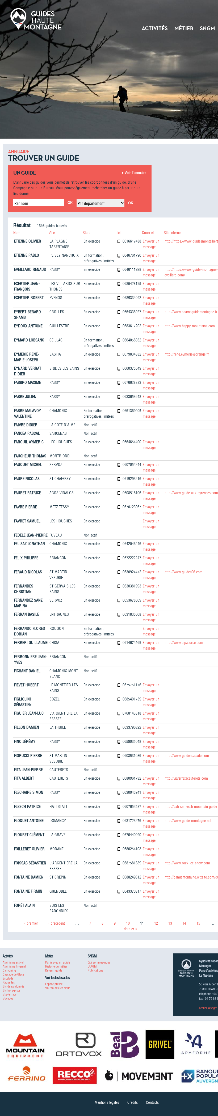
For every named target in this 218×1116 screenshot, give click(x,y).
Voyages (8, 998)
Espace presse (53, 984)
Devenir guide (53, 970)
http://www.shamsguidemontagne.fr (191, 311)
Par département (91, 203)
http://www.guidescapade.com (187, 755)
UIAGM (92, 966)
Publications (95, 970)
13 (170, 923)
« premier (31, 923)
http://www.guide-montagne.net (188, 820)
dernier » (130, 928)
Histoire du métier (56, 966)
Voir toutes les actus (57, 988)
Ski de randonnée (13, 986)
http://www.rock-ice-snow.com (187, 863)
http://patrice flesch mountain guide (191, 806)
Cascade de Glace (13, 974)
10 (128, 923)
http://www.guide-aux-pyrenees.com (191, 492)
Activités (155, 28)
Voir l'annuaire (135, 172)
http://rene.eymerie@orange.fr (187, 354)
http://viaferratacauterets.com (186, 778)
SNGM (207, 28)
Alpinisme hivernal (14, 966)
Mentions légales (107, 1102)
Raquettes (9, 982)
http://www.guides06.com (184, 572)
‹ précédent (56, 923)
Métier (183, 28)
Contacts (152, 1102)
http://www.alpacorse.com (184, 642)
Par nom (21, 203)
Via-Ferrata (9, 994)
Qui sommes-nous (99, 962)
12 (156, 923)
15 (198, 923)
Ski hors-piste (11, 990)
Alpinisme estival (13, 962)
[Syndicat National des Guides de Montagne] (36, 18)
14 (184, 923)
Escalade (8, 978)
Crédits (132, 1102)
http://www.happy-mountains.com (190, 326)
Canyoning (9, 970)
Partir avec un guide (57, 962)
